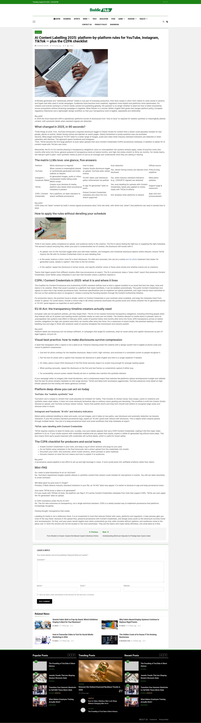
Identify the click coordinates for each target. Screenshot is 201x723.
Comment (41, 560)
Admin (56, 626)
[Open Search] (163, 21)
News (85, 19)
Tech (95, 19)
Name (40, 586)
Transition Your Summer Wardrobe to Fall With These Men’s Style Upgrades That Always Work (62, 678)
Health (142, 19)
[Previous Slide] (163, 2)
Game (120, 19)
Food (113, 19)
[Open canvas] (34, 21)
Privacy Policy (101, 24)
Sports (77, 19)
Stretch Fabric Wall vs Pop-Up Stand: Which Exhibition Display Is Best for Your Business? (62, 702)
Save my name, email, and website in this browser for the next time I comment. (66, 595)
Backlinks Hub (125, 641)
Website (126, 586)
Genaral (91, 709)
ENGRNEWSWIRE (43, 46)
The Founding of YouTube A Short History (102, 711)
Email (83, 586)
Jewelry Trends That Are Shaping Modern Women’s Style (138, 2)
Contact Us (87, 24)
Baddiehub (114, 24)
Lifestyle (58, 681)
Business (67, 19)
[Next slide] (167, 2)
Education (104, 19)
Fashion (131, 19)
